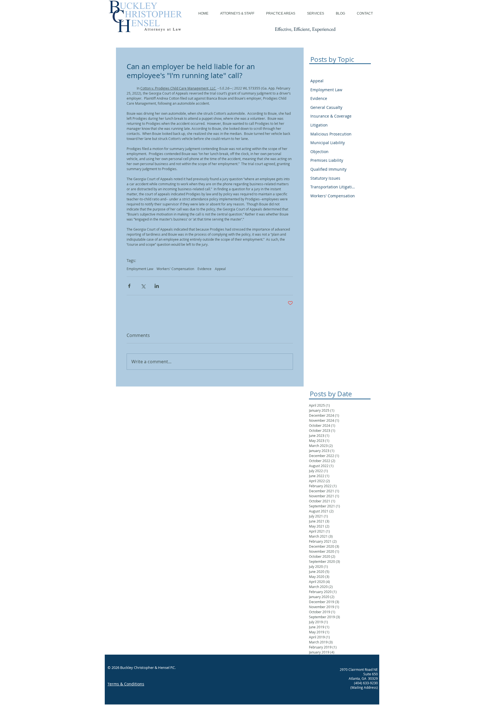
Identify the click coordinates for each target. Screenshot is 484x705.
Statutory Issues (325, 178)
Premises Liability (326, 160)
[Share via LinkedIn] (156, 286)
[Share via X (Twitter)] (143, 286)
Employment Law (140, 269)
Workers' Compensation (175, 269)
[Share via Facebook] (129, 286)
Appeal (220, 269)
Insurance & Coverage (331, 116)
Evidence (204, 269)
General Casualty (326, 107)
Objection (319, 151)
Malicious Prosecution (331, 134)
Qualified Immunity (328, 169)
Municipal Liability (327, 142)
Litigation (319, 125)
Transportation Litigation (332, 186)
